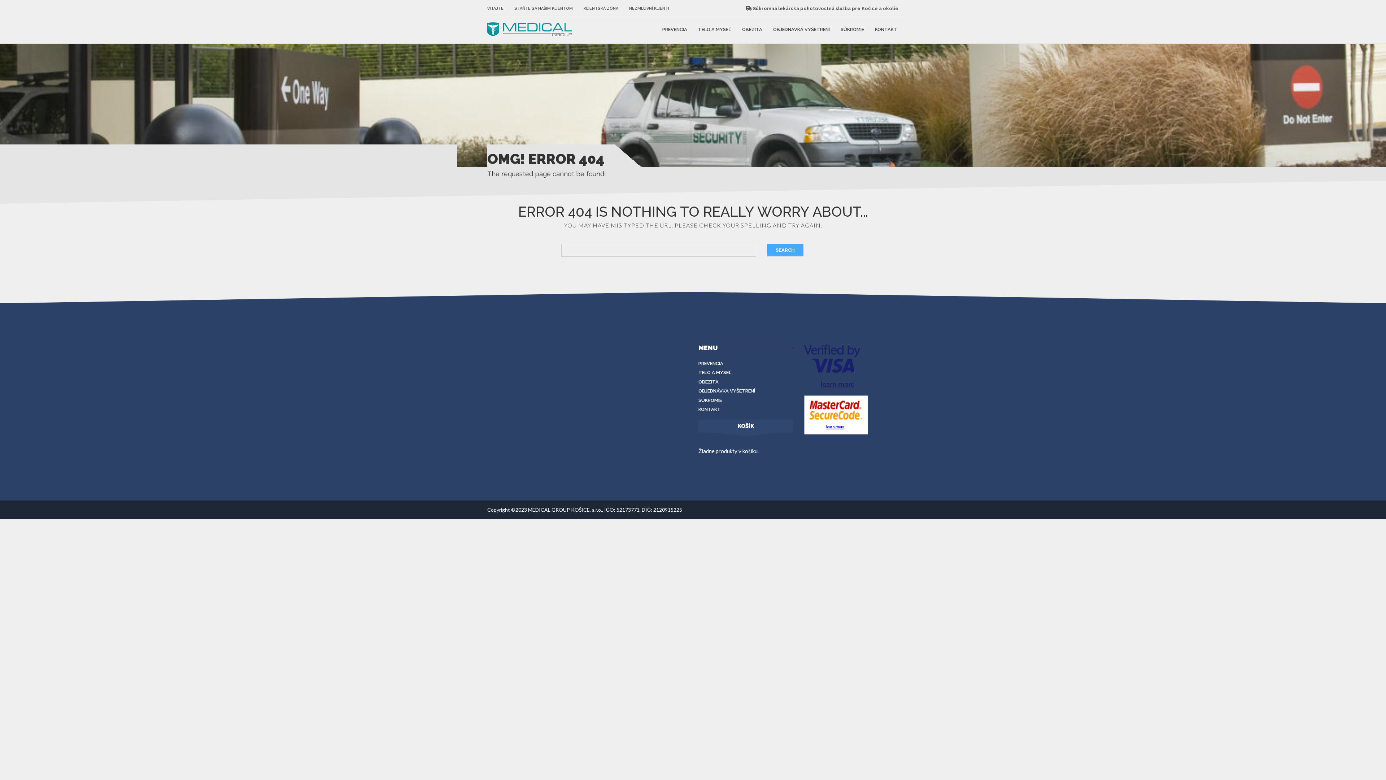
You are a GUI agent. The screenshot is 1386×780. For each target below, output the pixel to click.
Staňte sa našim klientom (543, 8)
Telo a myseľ (714, 29)
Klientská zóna (601, 8)
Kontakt (886, 29)
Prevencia (674, 29)
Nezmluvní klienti (649, 8)
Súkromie (852, 29)
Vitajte (495, 8)
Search (785, 250)
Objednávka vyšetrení (801, 29)
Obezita (752, 29)
